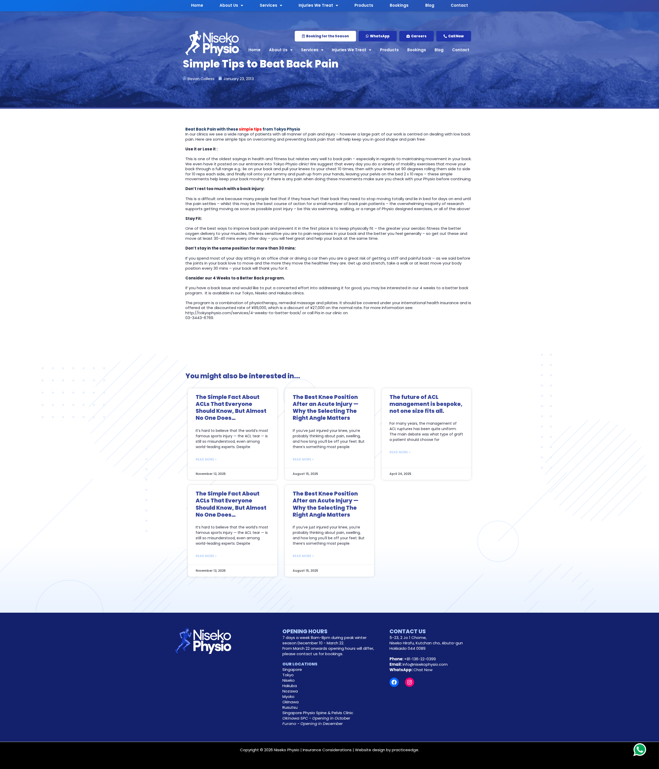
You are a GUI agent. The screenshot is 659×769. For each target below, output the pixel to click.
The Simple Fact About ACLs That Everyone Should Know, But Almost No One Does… (231, 407)
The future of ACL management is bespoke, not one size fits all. (426, 404)
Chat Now (422, 669)
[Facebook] (394, 682)
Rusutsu (290, 707)
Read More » (206, 459)
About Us (278, 50)
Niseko (288, 680)
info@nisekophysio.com (425, 664)
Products (389, 50)
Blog (439, 50)
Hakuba (289, 685)
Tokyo (288, 675)
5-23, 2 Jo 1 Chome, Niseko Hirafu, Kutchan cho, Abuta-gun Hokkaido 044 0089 (426, 643)
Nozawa (290, 691)
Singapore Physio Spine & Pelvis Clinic (317, 712)
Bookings (416, 50)
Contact (460, 50)
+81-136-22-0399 (420, 659)
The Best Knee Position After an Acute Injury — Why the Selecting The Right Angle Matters (325, 407)
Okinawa (290, 702)
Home (254, 50)
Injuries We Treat (349, 50)
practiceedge (405, 750)
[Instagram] (409, 682)
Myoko (288, 696)
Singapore (292, 669)
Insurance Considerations (327, 750)
